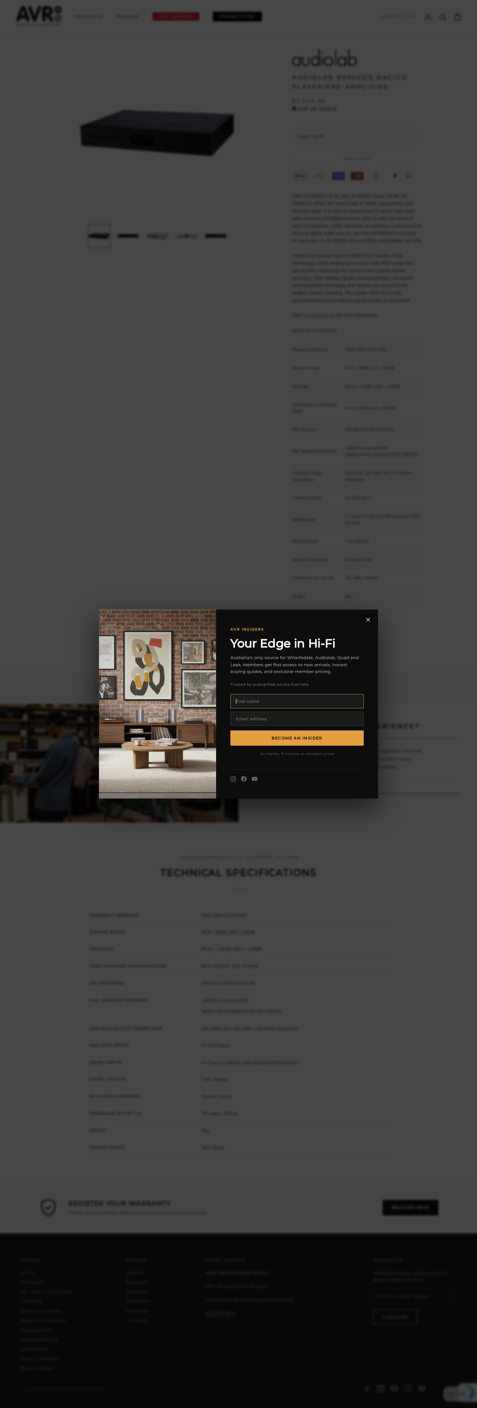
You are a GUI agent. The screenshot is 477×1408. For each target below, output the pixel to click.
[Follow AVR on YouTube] (254, 779)
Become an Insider (297, 738)
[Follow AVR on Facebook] (244, 779)
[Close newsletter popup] (367, 619)
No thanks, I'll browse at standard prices (297, 753)
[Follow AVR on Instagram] (233, 779)
